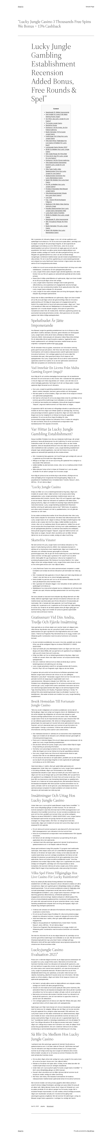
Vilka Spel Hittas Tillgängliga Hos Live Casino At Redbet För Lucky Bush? (56, 143)
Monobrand (50, 1106)
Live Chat (49, 197)
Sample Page (90, 6)
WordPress (90, 1131)
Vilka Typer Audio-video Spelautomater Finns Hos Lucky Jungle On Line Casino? (56, 171)
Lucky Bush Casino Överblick (55, 213)
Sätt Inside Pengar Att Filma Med (56, 154)
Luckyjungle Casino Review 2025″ (56, 147)
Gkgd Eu (20, 6)
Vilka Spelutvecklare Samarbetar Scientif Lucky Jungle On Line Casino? (56, 165)
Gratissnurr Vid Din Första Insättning (57, 160)
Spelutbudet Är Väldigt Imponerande (57, 112)
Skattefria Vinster (51, 125)
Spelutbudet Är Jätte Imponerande (57, 219)
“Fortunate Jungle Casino (54, 123)
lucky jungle (59, 343)
